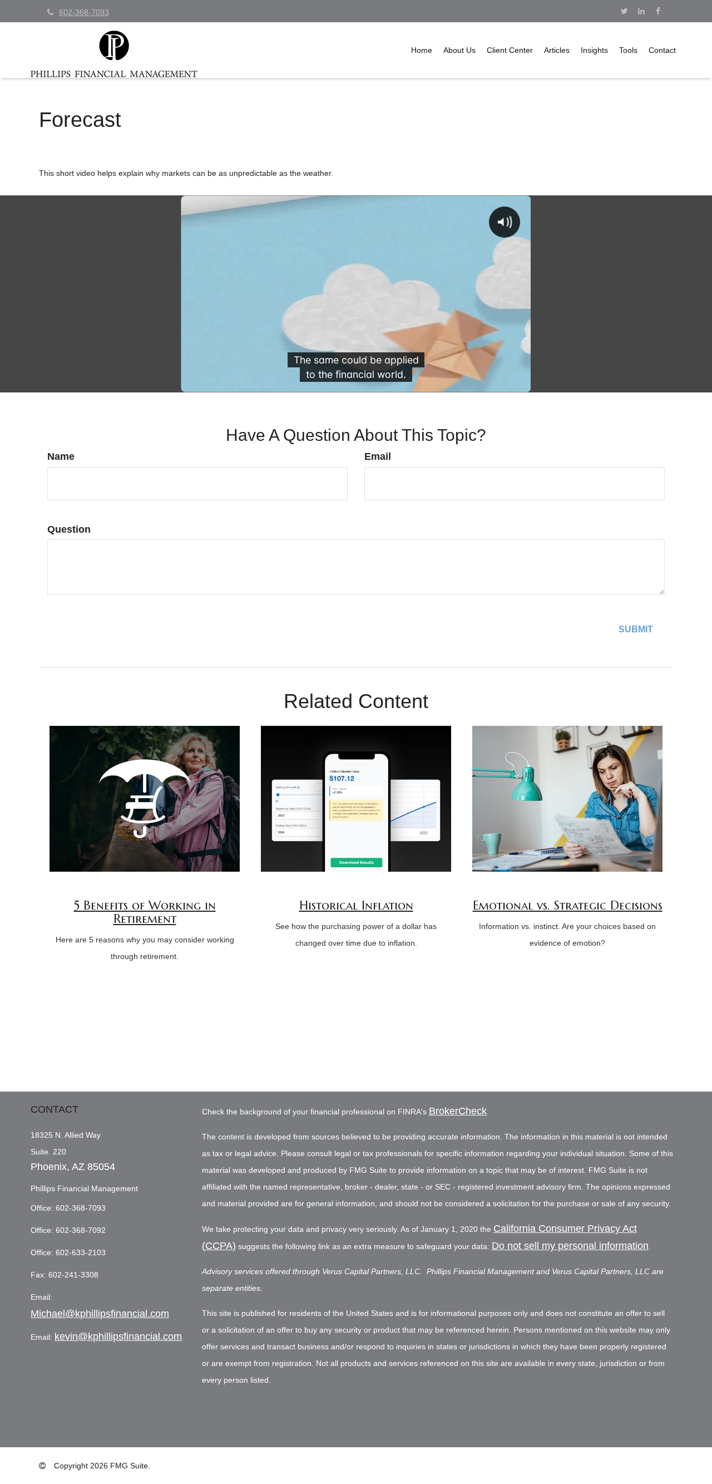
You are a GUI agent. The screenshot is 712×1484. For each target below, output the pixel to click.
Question (69, 529)
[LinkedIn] (641, 11)
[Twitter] (624, 11)
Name (61, 456)
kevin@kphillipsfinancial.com (118, 1336)
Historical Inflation (356, 905)
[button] (459, 50)
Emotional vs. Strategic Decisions (567, 905)
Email (377, 456)
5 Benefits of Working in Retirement (145, 912)
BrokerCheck (458, 1111)
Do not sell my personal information (570, 1245)
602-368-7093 (84, 12)
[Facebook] (658, 11)
